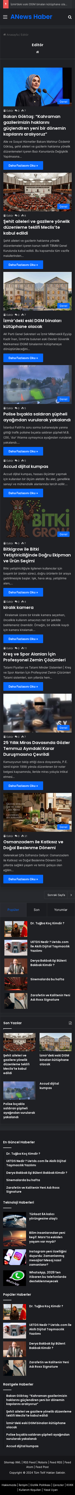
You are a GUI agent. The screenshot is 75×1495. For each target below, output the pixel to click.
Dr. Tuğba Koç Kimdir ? (47, 923)
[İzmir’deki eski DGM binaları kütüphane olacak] (56, 1042)
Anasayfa (12, 34)
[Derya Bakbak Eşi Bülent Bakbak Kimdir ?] (15, 966)
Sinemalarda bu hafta (47, 979)
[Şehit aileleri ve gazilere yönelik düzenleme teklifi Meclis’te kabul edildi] (19, 1042)
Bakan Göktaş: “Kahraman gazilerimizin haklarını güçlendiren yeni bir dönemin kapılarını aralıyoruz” (34, 125)
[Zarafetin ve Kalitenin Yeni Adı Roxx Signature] (15, 1001)
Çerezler (58, 1485)
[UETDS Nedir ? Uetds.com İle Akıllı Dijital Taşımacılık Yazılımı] (15, 948)
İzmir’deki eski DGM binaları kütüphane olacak (40, 4)
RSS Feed (29, 1462)
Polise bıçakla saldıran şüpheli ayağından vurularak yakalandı (37, 417)
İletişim (23, 1485)
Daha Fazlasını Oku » (23, 165)
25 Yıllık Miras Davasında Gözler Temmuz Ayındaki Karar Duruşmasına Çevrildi (36, 748)
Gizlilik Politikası (40, 1485)
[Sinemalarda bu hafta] (15, 983)
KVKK (69, 1485)
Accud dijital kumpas (25, 466)
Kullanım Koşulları (30, 1489)
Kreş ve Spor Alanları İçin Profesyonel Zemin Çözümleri (34, 657)
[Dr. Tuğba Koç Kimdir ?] (15, 929)
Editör (37, 44)
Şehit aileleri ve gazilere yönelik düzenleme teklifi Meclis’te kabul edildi (36, 227)
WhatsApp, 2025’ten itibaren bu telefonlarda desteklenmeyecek (47, 1276)
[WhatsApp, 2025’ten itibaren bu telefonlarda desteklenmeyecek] (14, 1278)
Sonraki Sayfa (56, 895)
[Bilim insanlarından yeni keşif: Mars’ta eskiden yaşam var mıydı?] (14, 1238)
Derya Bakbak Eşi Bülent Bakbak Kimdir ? (48, 962)
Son (37, 910)
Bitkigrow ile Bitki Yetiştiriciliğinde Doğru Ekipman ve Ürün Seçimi (37, 555)
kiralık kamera (18, 607)
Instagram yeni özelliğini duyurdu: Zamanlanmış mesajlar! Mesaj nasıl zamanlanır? (47, 1258)
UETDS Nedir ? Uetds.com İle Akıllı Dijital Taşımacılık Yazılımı (50, 946)
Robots (42, 1462)
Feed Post (42, 1467)
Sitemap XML (12, 1462)
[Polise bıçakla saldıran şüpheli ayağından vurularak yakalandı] (19, 1090)
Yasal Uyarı (51, 1489)
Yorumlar (61, 910)
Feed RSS (56, 1462)
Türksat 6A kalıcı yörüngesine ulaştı (43, 1216)
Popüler (13, 910)
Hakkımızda (9, 1485)
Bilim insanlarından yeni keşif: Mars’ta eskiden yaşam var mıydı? (47, 1237)
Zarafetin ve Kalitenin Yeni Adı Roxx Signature (50, 997)
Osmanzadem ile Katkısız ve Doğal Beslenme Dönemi (33, 845)
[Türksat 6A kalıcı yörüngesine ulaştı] (14, 1220)
